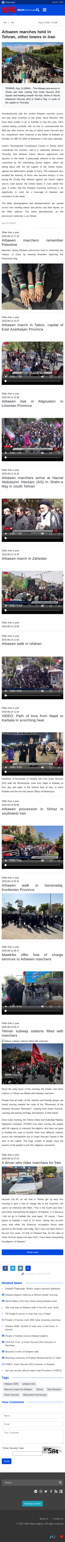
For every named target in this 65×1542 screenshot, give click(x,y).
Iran (5, 22)
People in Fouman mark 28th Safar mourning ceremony (33, 1320)
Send (6, 1461)
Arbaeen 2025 (11, 1384)
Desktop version (32, 1503)
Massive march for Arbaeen (18, 1389)
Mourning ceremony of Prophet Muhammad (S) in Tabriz (33, 1358)
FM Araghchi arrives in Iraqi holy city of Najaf (27, 1313)
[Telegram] (36, 1491)
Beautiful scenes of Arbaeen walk (22, 1351)
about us (44, 1518)
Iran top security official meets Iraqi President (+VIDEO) (33, 1370)
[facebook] (51, 1491)
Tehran (39, 1389)
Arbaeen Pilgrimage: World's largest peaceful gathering (32, 1288)
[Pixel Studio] (60, 1536)
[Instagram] (41, 1491)
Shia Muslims (54, 1389)
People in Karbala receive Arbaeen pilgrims (26, 1336)
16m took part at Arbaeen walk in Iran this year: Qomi (32, 1307)
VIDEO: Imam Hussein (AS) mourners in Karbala (29, 1364)
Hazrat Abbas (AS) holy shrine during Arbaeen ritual (31, 1301)
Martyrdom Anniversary (34, 1394)
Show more (32, 1252)
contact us (58, 1518)
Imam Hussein (11, 1394)
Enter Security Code (13, 1448)
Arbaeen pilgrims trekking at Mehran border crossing (31, 1295)
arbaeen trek (29, 1384)
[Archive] (61, 1491)
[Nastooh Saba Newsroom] (51, 1536)
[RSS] (56, 1491)
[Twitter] (46, 1491)
